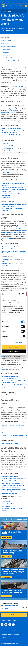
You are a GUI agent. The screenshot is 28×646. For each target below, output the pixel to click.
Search (21, 5)
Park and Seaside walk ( (9, 485)
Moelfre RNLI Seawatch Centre (12, 173)
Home (3, 10)
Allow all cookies (14, 347)
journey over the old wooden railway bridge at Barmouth (13, 228)
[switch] (23, 326)
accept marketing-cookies (14, 68)
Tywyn (10, 238)
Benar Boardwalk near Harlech (12, 232)
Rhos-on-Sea (15, 111)
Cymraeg (25, 1)
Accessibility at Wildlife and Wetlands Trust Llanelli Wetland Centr (14, 382)
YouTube (13, 624)
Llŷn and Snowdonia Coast (8, 46)
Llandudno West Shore (9, 146)
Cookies (16, 634)
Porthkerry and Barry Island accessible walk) (13, 486)
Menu (26, 5)
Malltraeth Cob (6, 198)
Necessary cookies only (14, 351)
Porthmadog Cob (7, 259)
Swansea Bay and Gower (8, 58)
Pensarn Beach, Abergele (9, 148)
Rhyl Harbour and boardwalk (10, 152)
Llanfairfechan (5, 112)
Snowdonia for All (7, 249)
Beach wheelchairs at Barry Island (12, 481)
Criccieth (22, 236)
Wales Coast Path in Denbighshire (12, 129)
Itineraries (17, 10)
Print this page (5, 608)
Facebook (2, 624)
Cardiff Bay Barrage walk (9, 493)
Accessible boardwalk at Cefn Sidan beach (14, 385)
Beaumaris (20, 171)
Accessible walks (6, 11)
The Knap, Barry (7, 506)
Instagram (9, 624)
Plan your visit (10, 10)
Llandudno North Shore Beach (11, 135)
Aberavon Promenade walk (10, 476)
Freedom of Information (20, 631)
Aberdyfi (4, 263)
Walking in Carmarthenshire (10, 376)
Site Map (3, 637)
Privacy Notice (5, 631)
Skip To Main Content (7, 2)
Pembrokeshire (5, 52)
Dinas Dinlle (5, 266)
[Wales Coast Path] (2, 5)
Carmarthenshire (5, 55)
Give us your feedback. (11, 605)
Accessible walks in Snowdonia (11, 247)
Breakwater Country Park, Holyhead (12, 187)
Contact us (14, 615)
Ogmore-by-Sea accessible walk (11, 483)
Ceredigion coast (5, 49)
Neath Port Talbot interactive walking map (14, 479)
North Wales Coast (6, 40)
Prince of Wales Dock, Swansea (10, 443)
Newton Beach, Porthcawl (9, 504)
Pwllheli (3, 238)
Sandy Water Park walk (9, 379)
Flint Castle (5, 144)
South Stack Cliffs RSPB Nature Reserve (14, 189)
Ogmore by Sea (6, 502)
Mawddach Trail (22, 231)
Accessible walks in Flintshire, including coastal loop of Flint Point (14, 131)
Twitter (5, 624)
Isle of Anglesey (5, 43)
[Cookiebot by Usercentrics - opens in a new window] (22, 294)
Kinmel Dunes (6, 137)
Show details (18, 342)
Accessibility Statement (7, 634)
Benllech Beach (6, 191)
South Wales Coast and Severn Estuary (11, 61)
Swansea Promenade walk (10, 433)
